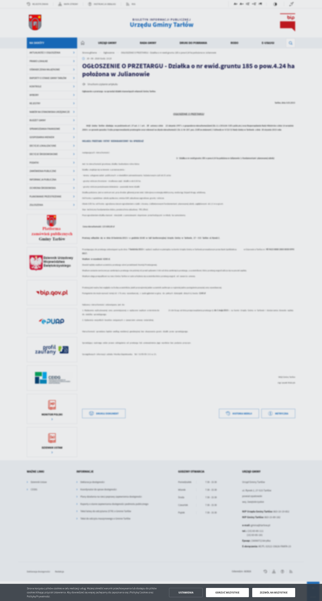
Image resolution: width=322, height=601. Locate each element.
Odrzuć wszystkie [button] (227, 592)
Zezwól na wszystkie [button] (274, 592)
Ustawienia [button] (185, 592)
